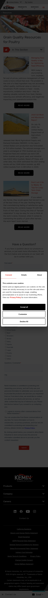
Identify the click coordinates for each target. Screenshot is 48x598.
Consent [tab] (8, 275)
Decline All (24, 321)
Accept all (24, 307)
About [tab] (39, 275)
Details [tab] (24, 275)
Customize (23, 314)
